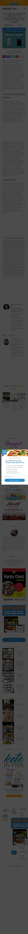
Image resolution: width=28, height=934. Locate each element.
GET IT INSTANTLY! (15, 480)
